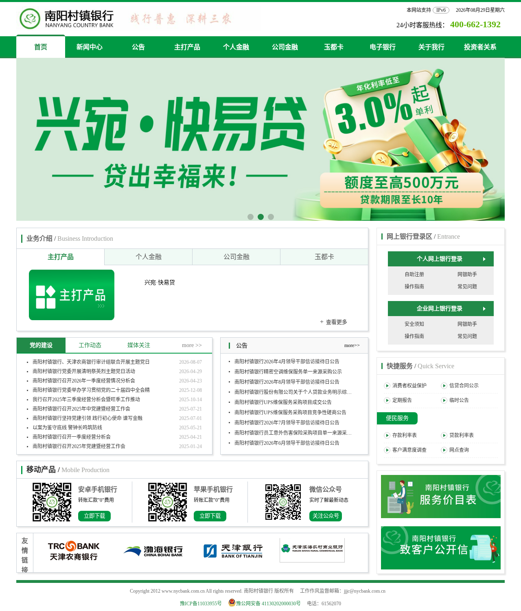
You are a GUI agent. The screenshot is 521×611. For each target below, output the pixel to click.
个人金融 (236, 47)
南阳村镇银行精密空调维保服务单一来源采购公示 (288, 368)
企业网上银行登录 (439, 309)
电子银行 (383, 47)
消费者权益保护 (409, 386)
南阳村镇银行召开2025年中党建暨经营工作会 (81, 409)
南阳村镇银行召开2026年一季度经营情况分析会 (84, 381)
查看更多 (333, 321)
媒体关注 (138, 345)
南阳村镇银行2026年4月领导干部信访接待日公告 (286, 357)
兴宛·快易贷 (159, 282)
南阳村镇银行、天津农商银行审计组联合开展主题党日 (91, 362)
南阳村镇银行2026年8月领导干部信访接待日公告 (286, 378)
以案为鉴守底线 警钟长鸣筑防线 (67, 428)
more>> (352, 345)
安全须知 (414, 324)
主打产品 (187, 47)
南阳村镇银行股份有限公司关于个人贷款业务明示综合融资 (297, 388)
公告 (138, 47)
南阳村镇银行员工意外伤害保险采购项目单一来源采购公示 (297, 429)
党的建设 (41, 345)
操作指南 (414, 287)
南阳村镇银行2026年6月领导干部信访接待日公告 (286, 439)
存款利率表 (404, 435)
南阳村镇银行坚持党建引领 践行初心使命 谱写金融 (87, 418)
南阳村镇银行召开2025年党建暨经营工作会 (79, 446)
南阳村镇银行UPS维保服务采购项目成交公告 (283, 398)
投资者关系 (480, 47)
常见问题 (467, 287)
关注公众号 (326, 516)
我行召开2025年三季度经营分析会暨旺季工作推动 (86, 399)
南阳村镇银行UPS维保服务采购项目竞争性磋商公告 (290, 408)
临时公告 (459, 400)
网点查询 (459, 450)
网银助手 (467, 274)
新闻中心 (90, 47)
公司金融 (285, 47)
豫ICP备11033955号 (201, 604)
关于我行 (431, 47)
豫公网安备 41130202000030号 (271, 604)
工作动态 (90, 345)
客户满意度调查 (409, 450)
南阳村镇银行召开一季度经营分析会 (72, 437)
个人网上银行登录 (439, 259)
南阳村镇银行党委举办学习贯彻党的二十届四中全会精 (91, 390)
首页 (40, 47)
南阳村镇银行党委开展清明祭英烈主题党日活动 (84, 371)
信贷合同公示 (464, 386)
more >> (192, 345)
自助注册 (414, 274)
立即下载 (94, 516)
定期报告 (402, 400)
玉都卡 (334, 47)
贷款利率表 (461, 435)
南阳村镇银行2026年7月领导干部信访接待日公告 (286, 419)
